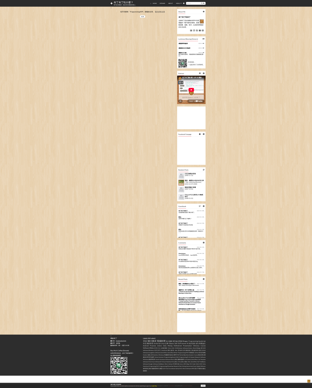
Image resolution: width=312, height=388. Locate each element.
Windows (145, 359)
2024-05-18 (200, 210)
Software (203, 357)
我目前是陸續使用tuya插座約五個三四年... (191, 267)
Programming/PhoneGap (166, 366)
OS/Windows (178, 348)
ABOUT (170, 3)
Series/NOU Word (181, 368)
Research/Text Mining (180, 366)
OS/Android (178, 346)
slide (176, 350)
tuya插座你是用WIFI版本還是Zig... (188, 261)
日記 (145, 341)
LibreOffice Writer (172, 352)
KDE (200, 364)
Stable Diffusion (201, 366)
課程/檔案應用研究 (154, 368)
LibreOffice (194, 361)
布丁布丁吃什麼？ (123, 2)
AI (189, 357)
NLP (198, 361)
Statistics (155, 355)
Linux (163, 343)
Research (197, 357)
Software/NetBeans (158, 364)
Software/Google (148, 364)
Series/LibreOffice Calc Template (196, 359)
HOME (155, 3)
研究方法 (157, 348)
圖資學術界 (152, 359)
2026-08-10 (200, 259)
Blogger (185, 341)
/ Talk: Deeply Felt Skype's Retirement (189, 284)
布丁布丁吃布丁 (183, 210)
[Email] (199, 30)
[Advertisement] (191, 117)
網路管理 (150, 343)
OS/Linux (196, 346)
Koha (204, 364)
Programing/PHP (154, 366)
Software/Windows (148, 350)
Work (166, 364)
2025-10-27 (200, 290)
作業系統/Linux (178, 364)
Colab (193, 364)
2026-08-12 (200, 247)
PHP (178, 355)
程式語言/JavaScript (160, 350)
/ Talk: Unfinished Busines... (194, 181)
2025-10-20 (200, 297)
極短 (186, 361)
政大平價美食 (199, 368)
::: (150, 3)
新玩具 (203, 348)
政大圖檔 (169, 341)
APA (184, 364)
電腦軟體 (161, 341)
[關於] (191, 30)
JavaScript (157, 343)
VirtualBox (181, 361)
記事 (166, 343)
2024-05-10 (200, 217)
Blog (187, 364)
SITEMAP (162, 3)
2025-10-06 (200, 309)
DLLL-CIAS (171, 348)
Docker (145, 355)
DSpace (171, 343)
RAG (177, 357)
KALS (197, 364)
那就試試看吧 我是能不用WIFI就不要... (190, 249)
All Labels (151, 338)
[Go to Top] (308, 381)
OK (204, 385)
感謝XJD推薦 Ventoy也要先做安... (188, 274)
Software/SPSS (190, 368)
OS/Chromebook (170, 368)
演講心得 (150, 355)
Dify (189, 361)
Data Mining (167, 346)
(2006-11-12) (189, 175)
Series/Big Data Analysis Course (189, 355)
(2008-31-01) (189, 198)
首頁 (142, 16)
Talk (175, 343)
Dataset (192, 357)
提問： (116, 343)
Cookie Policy (154, 385)
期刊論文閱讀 (177, 341)
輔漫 (161, 368)
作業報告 (191, 352)
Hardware (162, 359)
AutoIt (157, 359)
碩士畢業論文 (201, 343)
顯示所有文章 (160, 12)
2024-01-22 (200, 237)
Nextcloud (146, 366)
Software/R (158, 361)
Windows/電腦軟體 (164, 355)
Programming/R (183, 357)
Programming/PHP (183, 352)
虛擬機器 (164, 348)
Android (146, 346)
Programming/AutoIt (170, 357)
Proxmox (153, 346)
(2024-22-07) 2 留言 (191, 184)
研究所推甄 (202, 352)
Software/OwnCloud (149, 361)
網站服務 (171, 350)
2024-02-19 (200, 223)
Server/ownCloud (191, 366)
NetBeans (203, 361)
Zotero (159, 346)
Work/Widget (197, 348)
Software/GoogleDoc (149, 352)
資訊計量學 (173, 355)
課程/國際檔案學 (179, 359)
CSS (190, 364)
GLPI (164, 368)
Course (203, 346)
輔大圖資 (152, 341)
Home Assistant (159, 357)
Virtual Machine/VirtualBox (170, 361)
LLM (186, 359)
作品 (144, 343)
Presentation (187, 346)
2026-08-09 (200, 266)
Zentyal (170, 364)
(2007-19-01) (189, 189)
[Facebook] (194, 30)
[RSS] (197, 30)
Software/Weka (148, 348)
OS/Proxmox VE (183, 343)
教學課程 (145, 368)
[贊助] (202, 30)
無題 (199, 355)
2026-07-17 (200, 272)
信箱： (119, 341)
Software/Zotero (187, 348)
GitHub (196, 352)
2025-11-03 (200, 283)
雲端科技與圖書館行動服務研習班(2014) (192, 350)
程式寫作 (192, 343)
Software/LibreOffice (161, 352)
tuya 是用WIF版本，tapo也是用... (188, 255)
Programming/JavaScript (197, 341)
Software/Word (169, 359)
